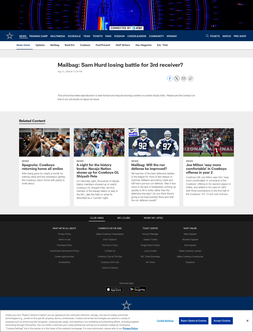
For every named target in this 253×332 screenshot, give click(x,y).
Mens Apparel (190, 234)
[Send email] (183, 80)
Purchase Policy (64, 245)
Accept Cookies (222, 320)
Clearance (190, 262)
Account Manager (150, 234)
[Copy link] (190, 79)
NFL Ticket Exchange (150, 256)
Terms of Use (64, 239)
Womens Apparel (190, 239)
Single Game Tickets (150, 245)
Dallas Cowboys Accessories (190, 256)
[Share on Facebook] (170, 80)
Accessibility (64, 262)
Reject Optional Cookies (194, 320)
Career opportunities (64, 256)
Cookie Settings (165, 320)
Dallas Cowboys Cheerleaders (110, 234)
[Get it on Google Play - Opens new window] (137, 291)
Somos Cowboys (110, 267)
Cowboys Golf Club (110, 262)
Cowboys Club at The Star (110, 256)
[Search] (207, 35)
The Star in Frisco (110, 245)
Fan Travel (150, 262)
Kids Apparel (190, 245)
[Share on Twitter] (177, 80)
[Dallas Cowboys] (126, 305)
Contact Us (110, 251)
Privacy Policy (64, 234)
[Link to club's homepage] (10, 35)
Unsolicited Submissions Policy (64, 251)
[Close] (247, 321)
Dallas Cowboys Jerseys (190, 251)
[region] (126, 321)
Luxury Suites (150, 251)
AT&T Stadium (110, 239)
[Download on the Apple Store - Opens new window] (114, 290)
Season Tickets (150, 239)
